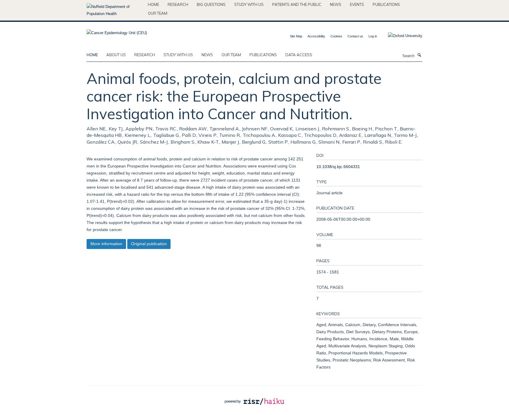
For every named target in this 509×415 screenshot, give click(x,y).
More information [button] (106, 243)
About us (116, 54)
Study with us (249, 4)
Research (178, 4)
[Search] (419, 55)
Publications (386, 4)
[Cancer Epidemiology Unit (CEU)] (117, 31)
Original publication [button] (149, 243)
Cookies (336, 36)
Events (357, 4)
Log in (372, 36)
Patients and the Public (296, 4)
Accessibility (316, 36)
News (335, 4)
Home (153, 4)
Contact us (355, 36)
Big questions (211, 4)
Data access (298, 54)
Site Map (296, 36)
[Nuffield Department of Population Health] (115, 10)
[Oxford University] (400, 35)
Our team (157, 13)
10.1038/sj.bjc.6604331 (338, 166)
